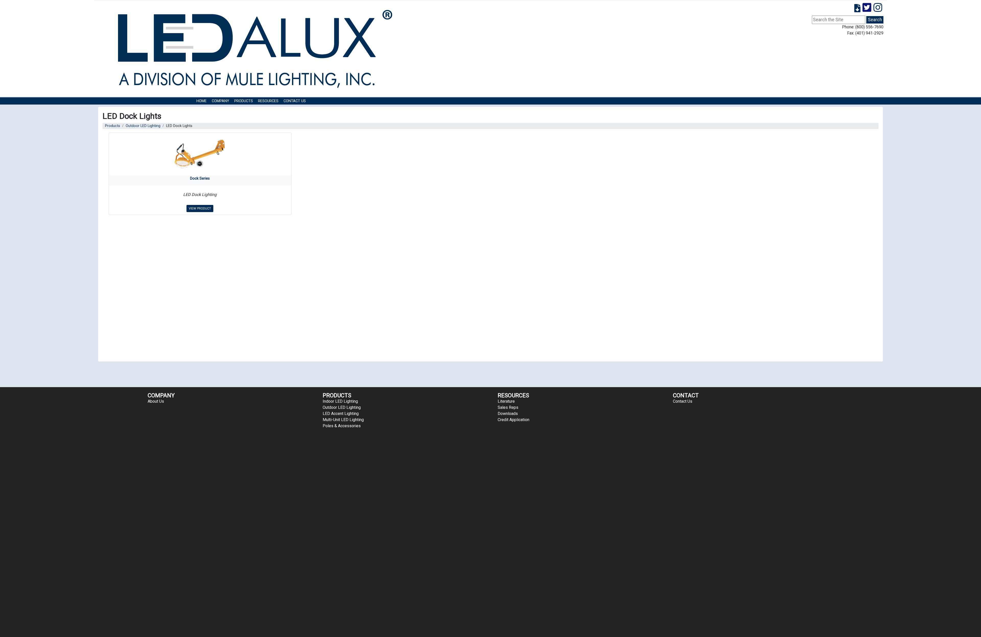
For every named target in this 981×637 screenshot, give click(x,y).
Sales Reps (508, 407)
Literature (506, 401)
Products (243, 101)
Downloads (508, 413)
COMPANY (220, 101)
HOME (201, 101)
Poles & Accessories (342, 425)
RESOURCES (268, 101)
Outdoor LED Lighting (143, 126)
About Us (156, 401)
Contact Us (295, 101)
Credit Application (513, 419)
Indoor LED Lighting (340, 401)
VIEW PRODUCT (200, 208)
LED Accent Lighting (341, 413)
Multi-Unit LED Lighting (343, 419)
